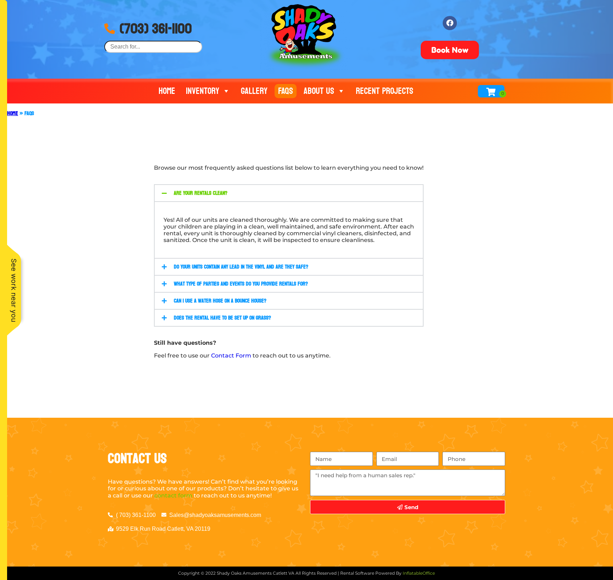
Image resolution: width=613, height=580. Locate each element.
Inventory (202, 91)
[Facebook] (450, 23)
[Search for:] (153, 46)
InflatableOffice (419, 573)
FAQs (285, 91)
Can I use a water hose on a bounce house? (220, 300)
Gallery (254, 91)
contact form (173, 495)
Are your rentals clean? (200, 193)
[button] (289, 193)
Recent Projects (384, 91)
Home (167, 91)
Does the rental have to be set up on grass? (222, 317)
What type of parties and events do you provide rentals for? (241, 283)
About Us (319, 91)
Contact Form (231, 355)
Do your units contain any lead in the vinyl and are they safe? (241, 266)
